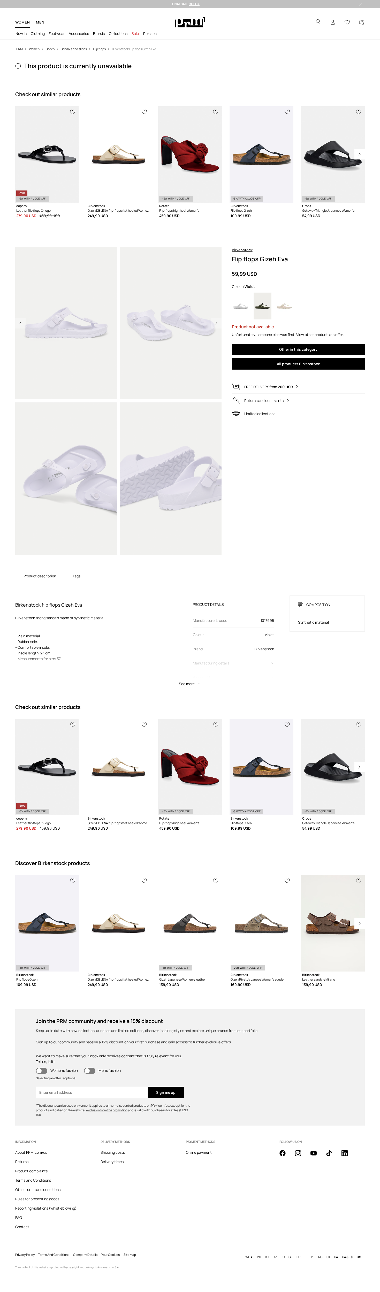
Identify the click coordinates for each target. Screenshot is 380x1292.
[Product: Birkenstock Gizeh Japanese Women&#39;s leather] (190, 923)
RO (320, 1257)
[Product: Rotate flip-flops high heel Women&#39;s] (190, 154)
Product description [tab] (40, 576)
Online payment (199, 1152)
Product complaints (31, 1170)
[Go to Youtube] (316, 1156)
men (40, 22)
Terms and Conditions (33, 1180)
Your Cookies (110, 1255)
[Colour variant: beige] (284, 306)
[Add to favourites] (73, 111)
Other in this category (298, 349)
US (359, 1257)
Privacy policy (25, 1255)
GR (290, 1257)
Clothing (38, 33)
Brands (99, 33)
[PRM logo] (190, 22)
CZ (275, 1257)
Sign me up (166, 1092)
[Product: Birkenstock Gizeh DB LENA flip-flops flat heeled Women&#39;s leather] (118, 154)
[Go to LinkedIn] (347, 1156)
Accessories (79, 33)
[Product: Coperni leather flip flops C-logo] (47, 154)
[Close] (360, 4)
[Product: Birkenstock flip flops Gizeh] (261, 154)
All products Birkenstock (298, 363)
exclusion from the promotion (106, 1110)
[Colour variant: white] (241, 306)
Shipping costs (113, 1152)
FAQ (18, 1217)
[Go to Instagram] (301, 1156)
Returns (21, 1161)
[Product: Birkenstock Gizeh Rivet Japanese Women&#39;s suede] (261, 923)
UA (336, 1257)
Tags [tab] (76, 576)
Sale (135, 33)
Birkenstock (242, 249)
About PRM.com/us (31, 1152)
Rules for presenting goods (37, 1198)
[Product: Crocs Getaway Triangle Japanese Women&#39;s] (333, 154)
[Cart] (362, 22)
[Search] (318, 22)
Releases (150, 33)
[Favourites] (347, 22)
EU (283, 1257)
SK (328, 1257)
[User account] (333, 22)
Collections (118, 33)
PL (312, 1257)
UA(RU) (347, 1257)
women (22, 22)
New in (21, 33)
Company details (85, 1255)
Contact (22, 1226)
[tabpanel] (190, 636)
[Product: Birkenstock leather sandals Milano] (333, 923)
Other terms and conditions (37, 1189)
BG (267, 1257)
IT (306, 1257)
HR (299, 1257)
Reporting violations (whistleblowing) (46, 1208)
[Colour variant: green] (262, 306)
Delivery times (112, 1161)
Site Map (130, 1255)
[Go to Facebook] (285, 1156)
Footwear (57, 33)
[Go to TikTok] (332, 1156)
